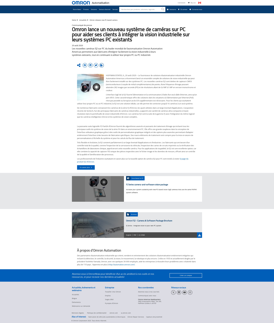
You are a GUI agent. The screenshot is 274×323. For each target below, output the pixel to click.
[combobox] (142, 9)
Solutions (94, 9)
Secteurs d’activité (104, 9)
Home (74, 20)
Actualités (82, 20)
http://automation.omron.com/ (122, 264)
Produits (86, 9)
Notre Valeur (77, 9)
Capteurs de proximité (154, 317)
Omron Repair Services (135, 317)
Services (115, 9)
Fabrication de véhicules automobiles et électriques (106, 317)
